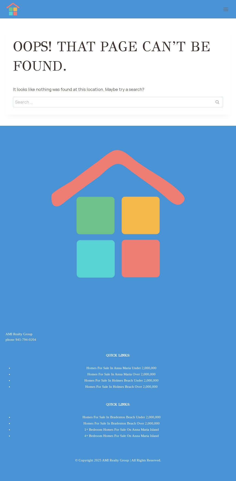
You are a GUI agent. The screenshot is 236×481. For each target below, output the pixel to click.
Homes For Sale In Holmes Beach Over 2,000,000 (121, 386)
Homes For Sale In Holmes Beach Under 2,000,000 (121, 380)
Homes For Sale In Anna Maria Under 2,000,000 (121, 368)
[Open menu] (225, 9)
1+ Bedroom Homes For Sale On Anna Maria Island (121, 429)
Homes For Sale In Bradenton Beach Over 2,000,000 (121, 423)
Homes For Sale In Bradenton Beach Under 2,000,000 (122, 417)
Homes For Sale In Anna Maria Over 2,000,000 (121, 374)
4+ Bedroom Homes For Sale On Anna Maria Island (121, 436)
